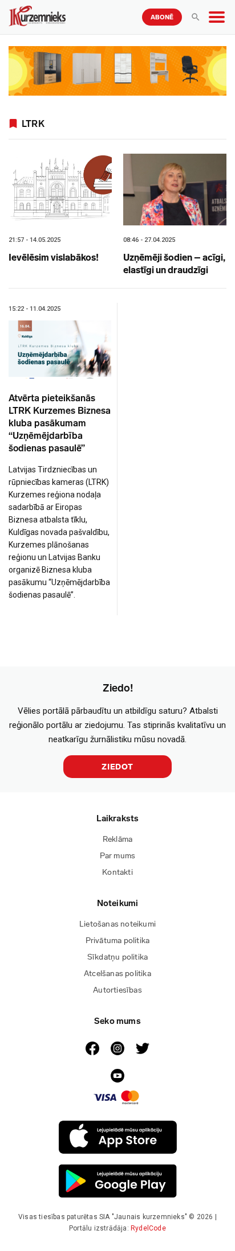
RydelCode (148, 1228)
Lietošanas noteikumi (117, 924)
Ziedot (117, 767)
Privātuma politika (118, 940)
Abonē (162, 17)
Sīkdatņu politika (117, 957)
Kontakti (117, 872)
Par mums (118, 856)
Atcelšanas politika (117, 973)
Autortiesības (117, 990)
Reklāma (117, 839)
